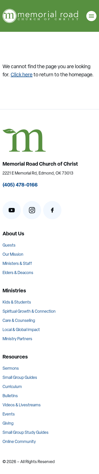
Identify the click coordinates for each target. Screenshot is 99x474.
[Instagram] (32, 210)
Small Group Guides (20, 377)
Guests (9, 245)
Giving (8, 423)
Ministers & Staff (17, 263)
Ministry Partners (17, 338)
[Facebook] (52, 210)
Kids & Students (17, 302)
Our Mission (13, 254)
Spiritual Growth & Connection (29, 311)
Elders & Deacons (18, 272)
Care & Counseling (19, 320)
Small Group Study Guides (25, 432)
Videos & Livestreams (22, 405)
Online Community (19, 441)
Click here (21, 74)
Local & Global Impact (21, 329)
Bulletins (10, 395)
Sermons (11, 368)
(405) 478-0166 (20, 184)
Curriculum (12, 386)
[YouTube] (12, 210)
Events (9, 414)
